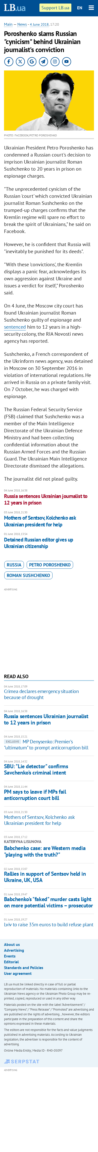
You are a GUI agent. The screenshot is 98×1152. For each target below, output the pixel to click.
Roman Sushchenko (28, 575)
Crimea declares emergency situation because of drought (41, 694)
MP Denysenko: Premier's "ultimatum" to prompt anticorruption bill (46, 744)
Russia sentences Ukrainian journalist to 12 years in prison (45, 499)
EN (79, 8)
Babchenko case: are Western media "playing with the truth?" (44, 851)
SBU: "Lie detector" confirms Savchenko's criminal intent (36, 769)
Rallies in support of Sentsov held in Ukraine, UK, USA (45, 877)
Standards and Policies (23, 967)
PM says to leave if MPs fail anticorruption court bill (35, 794)
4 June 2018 (39, 24)
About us (12, 944)
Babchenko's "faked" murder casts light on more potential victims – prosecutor (48, 902)
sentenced (15, 327)
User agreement (18, 973)
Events (10, 955)
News (22, 24)
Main (8, 24)
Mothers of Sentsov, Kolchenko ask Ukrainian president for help (40, 521)
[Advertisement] (49, 630)
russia (14, 565)
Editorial (11, 961)
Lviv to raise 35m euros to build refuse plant (48, 924)
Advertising (14, 950)
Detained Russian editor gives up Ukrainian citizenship (38, 543)
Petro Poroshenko (50, 565)
